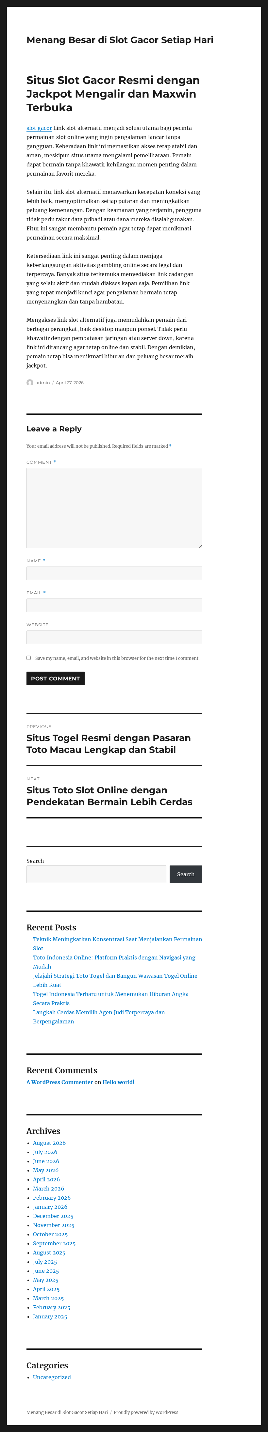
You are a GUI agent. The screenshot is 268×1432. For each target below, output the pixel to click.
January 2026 (50, 1207)
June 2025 (46, 1271)
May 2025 (46, 1280)
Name (35, 561)
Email (36, 593)
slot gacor (39, 128)
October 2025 (50, 1234)
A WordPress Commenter (59, 1082)
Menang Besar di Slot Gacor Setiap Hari (119, 39)
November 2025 (54, 1225)
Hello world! (119, 1082)
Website (37, 624)
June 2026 (46, 1161)
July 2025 (45, 1261)
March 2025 (48, 1298)
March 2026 (48, 1188)
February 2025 (52, 1307)
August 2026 (49, 1143)
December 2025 (53, 1216)
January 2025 (50, 1316)
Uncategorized (52, 1377)
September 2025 (54, 1243)
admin (43, 382)
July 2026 (45, 1152)
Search (35, 861)
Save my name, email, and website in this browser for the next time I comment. (117, 658)
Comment (41, 462)
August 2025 (49, 1252)
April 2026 (46, 1179)
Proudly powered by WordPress (146, 1412)
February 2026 (52, 1197)
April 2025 (46, 1289)
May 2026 (46, 1170)
